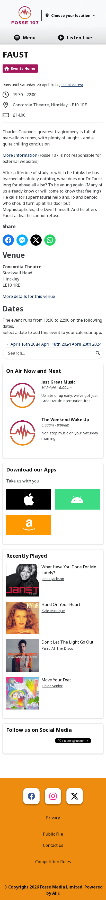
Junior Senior (52, 685)
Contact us (53, 845)
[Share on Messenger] (22, 240)
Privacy (53, 817)
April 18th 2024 (56, 344)
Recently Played (26, 555)
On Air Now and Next (33, 370)
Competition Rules (53, 861)
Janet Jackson (52, 578)
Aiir (55, 893)
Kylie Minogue (53, 610)
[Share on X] (36, 240)
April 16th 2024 (25, 344)
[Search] (98, 353)
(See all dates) (71, 84)
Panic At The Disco (57, 648)
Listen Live (79, 38)
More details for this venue (29, 296)
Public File (53, 834)
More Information (20, 155)
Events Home (23, 68)
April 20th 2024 (86, 344)
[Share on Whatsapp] (50, 240)
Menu (29, 38)
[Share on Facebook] (8, 240)
